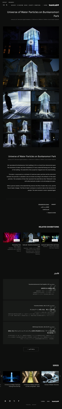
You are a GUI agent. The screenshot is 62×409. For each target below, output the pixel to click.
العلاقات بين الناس (45, 207)
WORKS (45, 5)
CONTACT (4, 2)
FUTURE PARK (20, 5)
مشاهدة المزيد (32, 349)
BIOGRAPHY (11, 2)
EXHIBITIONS (37, 5)
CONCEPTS (31, 5)
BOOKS (26, 5)
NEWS (48, 401)
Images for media (52, 212)
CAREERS (43, 401)
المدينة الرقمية (46, 209)
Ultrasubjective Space (43, 204)
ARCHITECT (13, 5)
